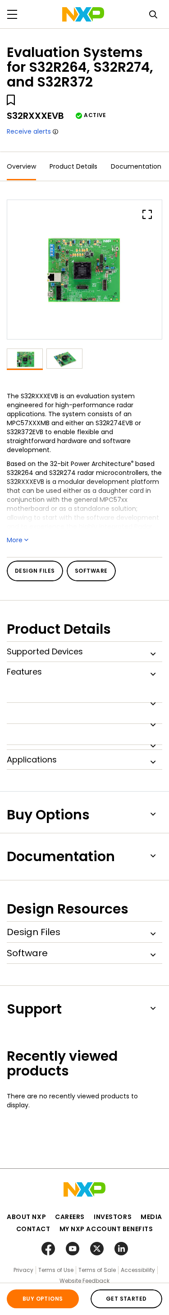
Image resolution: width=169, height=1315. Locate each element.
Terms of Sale (97, 1270)
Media (151, 1216)
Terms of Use (55, 1270)
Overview (21, 166)
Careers (70, 1216)
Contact (33, 1228)
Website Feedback (84, 1281)
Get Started (126, 1298)
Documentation (136, 166)
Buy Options (43, 1298)
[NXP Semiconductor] (83, 14)
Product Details (73, 166)
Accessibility (138, 1270)
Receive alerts (29, 131)
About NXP (26, 1216)
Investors (113, 1216)
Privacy (23, 1270)
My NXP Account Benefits (106, 1228)
